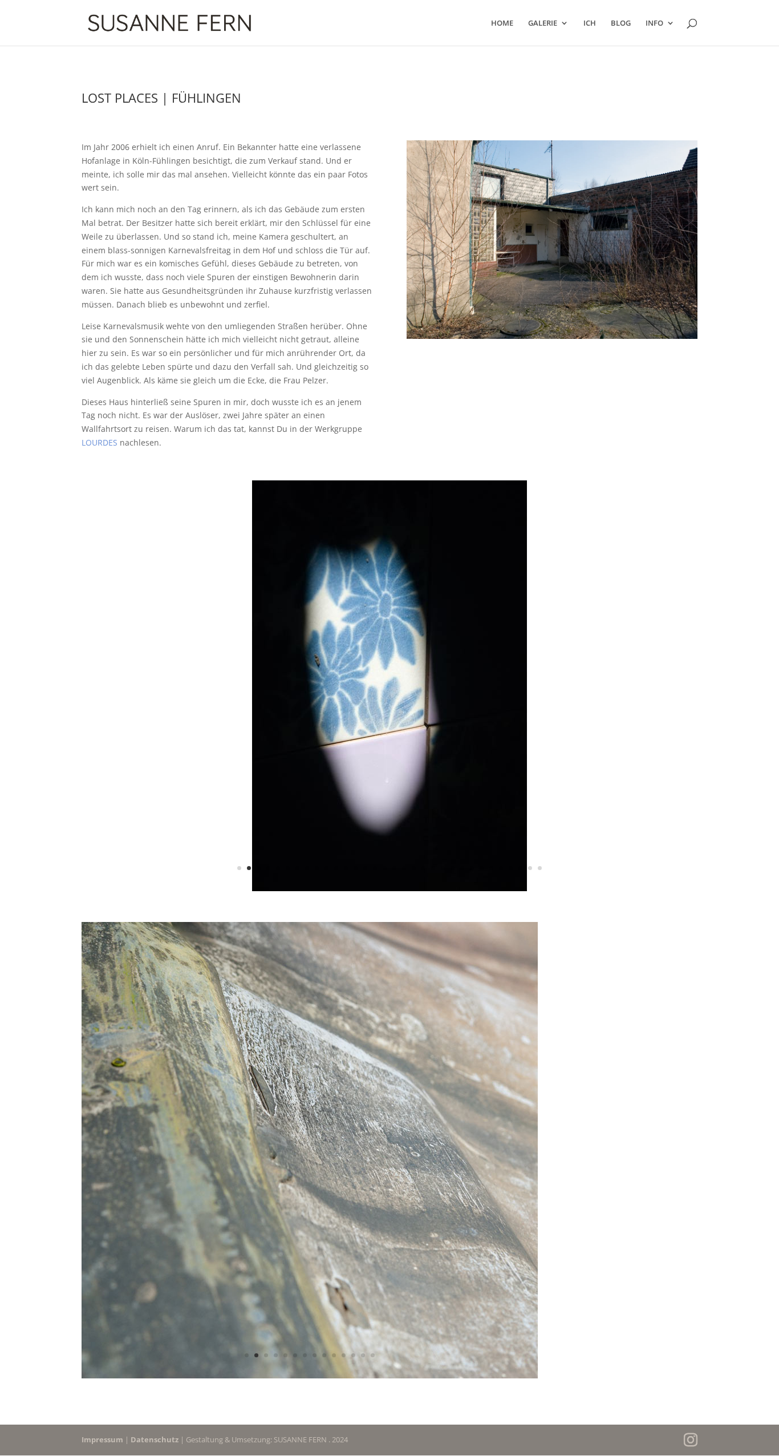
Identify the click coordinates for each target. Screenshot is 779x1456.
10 (326, 868)
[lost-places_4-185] (389, 890)
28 (501, 868)
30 (520, 868)
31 (530, 868)
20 (423, 868)
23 (453, 868)
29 (511, 868)
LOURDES (99, 442)
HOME (502, 23)
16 (385, 868)
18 (404, 868)
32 (540, 868)
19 (414, 868)
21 (433, 868)
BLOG (621, 23)
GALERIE (542, 23)
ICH (589, 23)
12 (346, 868)
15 (375, 868)
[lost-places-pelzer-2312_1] (310, 1378)
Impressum (102, 1439)
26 (482, 868)
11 (336, 868)
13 (356, 868)
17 (394, 868)
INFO (654, 23)
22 (443, 868)
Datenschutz (154, 1439)
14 (365, 868)
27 (491, 868)
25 (472, 868)
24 (462, 868)
